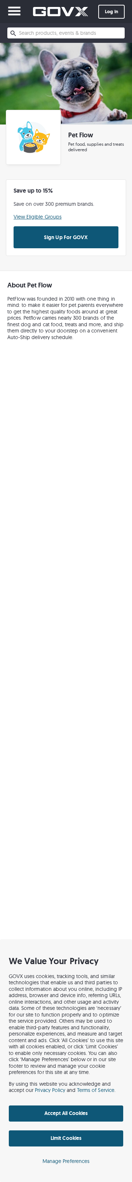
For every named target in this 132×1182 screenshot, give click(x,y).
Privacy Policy (50, 1090)
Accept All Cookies (66, 1113)
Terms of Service (95, 1090)
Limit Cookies (66, 1138)
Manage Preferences (66, 1161)
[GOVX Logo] (60, 11)
